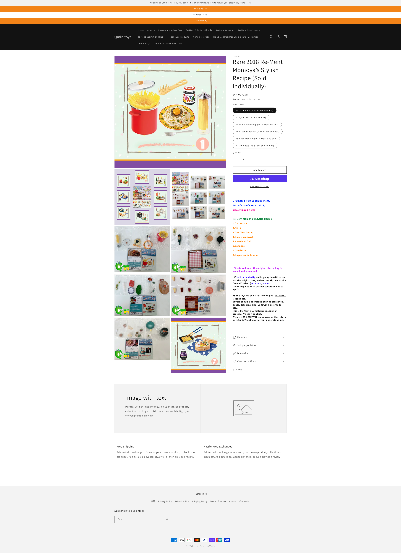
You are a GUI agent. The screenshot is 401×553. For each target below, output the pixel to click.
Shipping (237, 99)
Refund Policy (182, 501)
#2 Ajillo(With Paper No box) (251, 117)
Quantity (236, 152)
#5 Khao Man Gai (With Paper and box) (256, 138)
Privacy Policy (165, 501)
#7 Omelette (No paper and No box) (255, 145)
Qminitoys (195, 546)
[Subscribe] (167, 519)
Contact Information (239, 501)
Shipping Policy (199, 501)
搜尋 (153, 501)
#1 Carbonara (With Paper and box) (254, 110)
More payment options (259, 186)
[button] (146, 30)
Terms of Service (218, 501)
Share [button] (239, 369)
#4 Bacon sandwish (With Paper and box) (257, 131)
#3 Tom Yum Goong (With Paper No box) (257, 124)
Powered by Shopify (207, 546)
